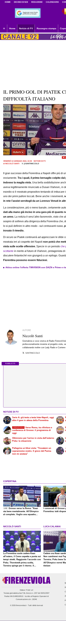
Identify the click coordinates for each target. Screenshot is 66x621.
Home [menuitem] (12, 28)
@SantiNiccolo (31, 164)
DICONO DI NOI (21, 2)
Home (8, 2)
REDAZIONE (37, 2)
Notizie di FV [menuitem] (26, 28)
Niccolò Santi (12, 164)
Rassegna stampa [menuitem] (46, 28)
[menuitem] (4, 28)
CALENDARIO (52, 2)
